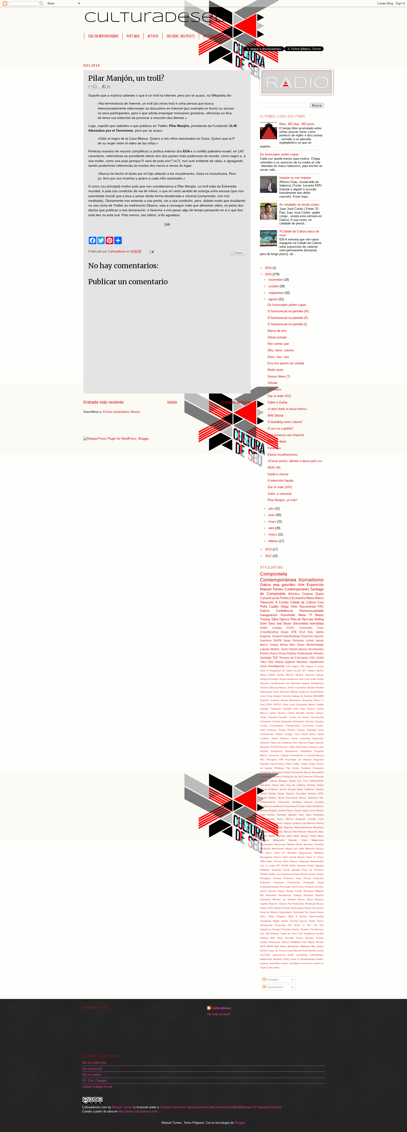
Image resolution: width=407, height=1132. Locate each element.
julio (272, 508)
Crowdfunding (269, 632)
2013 (269, 549)
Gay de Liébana (295, 785)
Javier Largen (301, 810)
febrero (274, 541)
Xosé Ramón (309, 950)
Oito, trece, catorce (281, 350)
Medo (299, 844)
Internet (308, 802)
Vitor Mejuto (276, 662)
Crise (320, 627)
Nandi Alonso (298, 649)
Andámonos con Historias (285, 683)
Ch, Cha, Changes (94, 1080)
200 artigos (306, 666)
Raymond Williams (314, 891)
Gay (282, 785)
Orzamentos (316, 649)
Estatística (306, 751)
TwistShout (309, 933)
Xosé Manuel (294, 950)
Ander (313, 679)
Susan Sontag (289, 921)
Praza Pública (288, 653)
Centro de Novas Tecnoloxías (306, 717)
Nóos (309, 857)
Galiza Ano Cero (299, 780)
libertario (277, 959)
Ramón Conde (294, 891)
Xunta (320, 950)
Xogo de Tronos (277, 950)
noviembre (276, 279)
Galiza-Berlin (317, 780)
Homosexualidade (311, 611)
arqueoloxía (279, 954)
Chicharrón (298, 721)
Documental (308, 606)
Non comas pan (278, 343)
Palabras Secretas (270, 869)
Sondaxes (265, 921)
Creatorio (272, 730)
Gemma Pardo (315, 785)
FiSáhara (279, 768)
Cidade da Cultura (303, 602)
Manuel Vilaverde (307, 831)
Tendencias (266, 925)
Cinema (309, 721)
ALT (304, 670)
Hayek (280, 793)
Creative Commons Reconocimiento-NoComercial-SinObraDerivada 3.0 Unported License (220, 1107)
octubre (274, 286)
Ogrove (284, 619)
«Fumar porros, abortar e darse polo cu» (295, 461)
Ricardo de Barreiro (284, 899)
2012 (269, 556)
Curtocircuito (266, 734)
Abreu (263, 675)
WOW (270, 946)
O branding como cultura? (285, 422)
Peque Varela (316, 874)
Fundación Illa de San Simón (308, 772)
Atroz (276, 691)
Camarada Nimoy (305, 704)
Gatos (275, 785)
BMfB (321, 696)
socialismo (294, 963)
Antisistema (317, 683)
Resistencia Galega (290, 895)
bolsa (291, 954)
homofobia (316, 623)
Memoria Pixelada (314, 844)
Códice (279, 734)
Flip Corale (292, 768)
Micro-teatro (278, 848)
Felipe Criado (300, 764)
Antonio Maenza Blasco (273, 687)
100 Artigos (292, 666)
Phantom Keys (292, 878)
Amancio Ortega (314, 675)
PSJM (284, 865)
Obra (275, 619)
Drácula (319, 742)
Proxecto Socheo (314, 886)
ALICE (297, 670)
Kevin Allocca (285, 819)
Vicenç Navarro (304, 938)
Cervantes (265, 721)
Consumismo (277, 725)
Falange (264, 764)
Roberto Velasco (278, 903)
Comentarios (274, 987)
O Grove (319, 857)
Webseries (293, 946)
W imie (320, 942)
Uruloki (320, 933)
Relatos (319, 653)
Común (264, 725)
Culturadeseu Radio (103, 36)
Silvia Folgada (276, 916)
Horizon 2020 (316, 793)
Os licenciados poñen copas (279, 154)
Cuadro (274, 606)
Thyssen (305, 929)
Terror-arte (280, 925)
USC (312, 657)
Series (320, 912)
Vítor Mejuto (308, 942)
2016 (269, 268)
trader (317, 963)
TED (275, 657)
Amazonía (292, 679)
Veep (280, 938)
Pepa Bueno (301, 874)
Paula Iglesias (291, 869)
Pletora (264, 653)
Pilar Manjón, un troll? (282, 500)
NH (261, 853)
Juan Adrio (305, 814)
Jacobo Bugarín (268, 810)
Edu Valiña (316, 632)
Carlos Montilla (296, 713)
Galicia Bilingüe (278, 780)
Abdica (311, 670)
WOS (263, 946)
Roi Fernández (296, 903)
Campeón (275, 708)
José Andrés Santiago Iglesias (278, 814)
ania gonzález (284, 585)
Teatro (312, 921)
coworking (301, 954)
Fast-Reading (291, 636)
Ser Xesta (310, 912)
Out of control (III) (94, 1062)
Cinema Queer (313, 594)
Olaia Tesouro (274, 861)
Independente (268, 802)
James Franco (285, 810)
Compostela (273, 573)
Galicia (265, 585)
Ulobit (320, 657)
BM (315, 696)
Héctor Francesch (287, 797)
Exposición (315, 585)
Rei (262, 895)
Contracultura (293, 725)
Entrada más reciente (103, 402)
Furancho (307, 636)
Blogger (240, 1122)
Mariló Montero (277, 836)
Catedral (272, 717)
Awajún (277, 696)
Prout (301, 886)
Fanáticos (274, 448)
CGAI (269, 704)
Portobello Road (313, 882)
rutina (285, 963)
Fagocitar (318, 759)
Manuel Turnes (271, 589)
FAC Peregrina (268, 759)
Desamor (265, 742)
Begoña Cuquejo (269, 700)
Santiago (266, 657)
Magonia (288, 827)
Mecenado (280, 844)
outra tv (294, 959)
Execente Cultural (279, 755)
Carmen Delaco (315, 713)
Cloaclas (319, 721)
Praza (274, 653)
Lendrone (277, 823)
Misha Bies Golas (292, 644)
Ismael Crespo (298, 806)
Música (320, 848)
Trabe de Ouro (288, 933)
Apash (310, 687)
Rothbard (310, 903)
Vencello (289, 938)
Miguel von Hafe (294, 848)
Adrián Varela (276, 675)
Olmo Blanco (290, 861)
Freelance (318, 768)
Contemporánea (278, 579)
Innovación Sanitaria (290, 802)
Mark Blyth (293, 836)
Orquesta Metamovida (311, 861)
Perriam (277, 878)
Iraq (287, 806)
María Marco (315, 598)
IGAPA (277, 640)
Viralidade (295, 942)
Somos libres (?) (279, 376)
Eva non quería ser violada (286, 363)
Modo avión (275, 370)
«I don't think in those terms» (287, 409)
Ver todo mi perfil (218, 1014)
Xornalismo (311, 579)
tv (323, 963)
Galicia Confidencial (276, 611)
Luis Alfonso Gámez (312, 823)
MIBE (279, 827)
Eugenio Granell (270, 636)
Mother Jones (279, 649)
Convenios (308, 725)
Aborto (320, 670)
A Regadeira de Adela (279, 670)
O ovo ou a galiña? (280, 428)
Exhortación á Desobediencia (307, 755)
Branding (308, 700)
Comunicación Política (275, 598)
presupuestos (307, 959)
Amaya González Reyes (273, 679)
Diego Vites (289, 606)
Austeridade (317, 691)
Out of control (91, 1074)
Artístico (294, 594)
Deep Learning (301, 738)
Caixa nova (288, 704)
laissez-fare (266, 959)
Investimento (278, 806)
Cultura (301, 730)
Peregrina (265, 878)
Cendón (283, 717)
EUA (302, 632)
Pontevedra (293, 882)
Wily (313, 946)
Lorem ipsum (315, 640)
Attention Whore (289, 691)
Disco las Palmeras (281, 742)
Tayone (303, 921)
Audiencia (304, 691)
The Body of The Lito (302, 925)
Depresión (318, 738)
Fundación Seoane (270, 776)
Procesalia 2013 (288, 886)
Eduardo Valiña (286, 747)
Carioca (311, 708)
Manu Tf (305, 615)
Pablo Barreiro (297, 865)
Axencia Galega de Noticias (297, 696)
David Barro (309, 734)
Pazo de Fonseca (313, 869)
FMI (281, 759)
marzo (273, 534)
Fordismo (306, 768)
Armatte (319, 687)
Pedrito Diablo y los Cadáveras (276, 874)
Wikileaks (305, 946)
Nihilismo (319, 853)
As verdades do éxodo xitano (299, 204)
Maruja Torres (308, 836)
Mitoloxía (310, 848)
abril (272, 528)
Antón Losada (271, 627)
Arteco (153, 36)
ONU (262, 861)
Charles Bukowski (281, 721)
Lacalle (312, 819)
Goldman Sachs (277, 789)
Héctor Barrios (268, 797)
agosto (274, 299)
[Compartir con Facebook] (104, 86)
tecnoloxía (307, 963)
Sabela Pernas (281, 908)
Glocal (263, 789)
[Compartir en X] (99, 86)
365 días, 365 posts (181, 36)
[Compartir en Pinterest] (108, 86)
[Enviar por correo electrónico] (90, 86)
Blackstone (295, 700)
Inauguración (268, 615)
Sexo (263, 916)
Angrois (305, 683)
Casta (263, 717)
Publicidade (305, 653)
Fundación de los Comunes (297, 776)
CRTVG (277, 704)
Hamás (272, 793)
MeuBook (265, 848)
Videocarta (274, 942)
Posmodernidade (269, 886)
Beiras (284, 700)
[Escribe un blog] (95, 86)
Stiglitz (276, 921)
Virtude (272, 383)
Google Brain (295, 789)
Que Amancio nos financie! (286, 435)
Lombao (296, 823)
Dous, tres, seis (278, 357)
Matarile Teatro (298, 840)
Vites (263, 662)
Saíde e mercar (278, 474)
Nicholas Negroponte (299, 853)
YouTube (265, 954)
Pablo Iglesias (315, 865)
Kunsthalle (288, 615)
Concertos (305, 627)
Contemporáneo (296, 589)
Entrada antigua (236, 402)
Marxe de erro (277, 331)
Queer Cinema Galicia (272, 891)
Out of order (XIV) (280, 487)
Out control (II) (92, 1069)
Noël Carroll (289, 857)
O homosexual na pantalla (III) (288, 311)
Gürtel (263, 793)
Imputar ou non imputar (295, 177)
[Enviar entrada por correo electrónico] (151, 251)
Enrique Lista (316, 747)
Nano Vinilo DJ (275, 853)
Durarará (264, 747)
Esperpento (291, 751)
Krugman (300, 819)
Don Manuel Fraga (303, 742)
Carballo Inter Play (294, 708)
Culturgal (311, 730)
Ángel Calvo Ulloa (269, 967)
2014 (269, 274)
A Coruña (282, 602)
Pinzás (307, 878)
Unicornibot (300, 623)
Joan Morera (317, 810)
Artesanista (266, 691)
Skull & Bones (297, 916)
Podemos (318, 878)
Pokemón (265, 882)
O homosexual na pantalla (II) (288, 318)
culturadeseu (316, 954)
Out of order (267, 865)
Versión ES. (211, 36)
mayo (273, 521)
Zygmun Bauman (296, 662)
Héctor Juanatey (308, 797)
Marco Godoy (269, 644)
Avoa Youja (266, 696)
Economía (298, 598)
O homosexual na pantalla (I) (287, 324)
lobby (286, 959)
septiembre (277, 293)
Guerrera (266, 640)
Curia (321, 730)
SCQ (270, 908)
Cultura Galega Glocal (97, 1086)
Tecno (320, 921)
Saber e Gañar (277, 402)
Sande (308, 908)
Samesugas (297, 908)
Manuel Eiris (290, 831)
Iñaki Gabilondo (315, 806)
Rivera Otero (305, 899)
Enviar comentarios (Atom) (121, 412)
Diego (285, 632)
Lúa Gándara (267, 827)
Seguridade (285, 912)
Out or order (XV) (279, 396)
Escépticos (277, 751)
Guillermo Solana (314, 789)
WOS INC (274, 467)
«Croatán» (274, 389)
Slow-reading (316, 916)
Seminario (298, 912)
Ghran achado (277, 337)
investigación (276, 666)
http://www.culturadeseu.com (138, 1111)
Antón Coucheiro (297, 687)
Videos (285, 942)
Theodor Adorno (291, 929)
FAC (321, 606)
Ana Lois (304, 679)
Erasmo (264, 751)
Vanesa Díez (267, 938)
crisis (263, 666)
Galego (264, 780)
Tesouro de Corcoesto (293, 657)
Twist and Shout (279, 623)
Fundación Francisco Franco (275, 772)
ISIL (321, 797)
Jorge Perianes (293, 640)
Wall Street (280, 946)
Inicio (172, 402)
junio (272, 515)
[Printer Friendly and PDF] (237, 254)
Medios (291, 844)
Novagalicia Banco (270, 857)
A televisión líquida (280, 480)
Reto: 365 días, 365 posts (297, 124)
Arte (301, 585)
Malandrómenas (303, 827)
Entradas (272, 979)
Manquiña (277, 831)
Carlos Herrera (277, 713)
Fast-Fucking (277, 764)
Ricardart (308, 895)
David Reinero (280, 738)
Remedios (271, 895)
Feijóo (288, 764)
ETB (294, 632)
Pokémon (279, 882)
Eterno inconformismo (282, 454)
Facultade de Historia (298, 759)
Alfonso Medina (294, 675)
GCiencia (319, 776)
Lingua (287, 823)
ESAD (274, 747)
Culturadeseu (117, 251)
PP (278, 865)
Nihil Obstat (276, 415)
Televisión (267, 602)
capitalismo (316, 662)
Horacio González (296, 793)
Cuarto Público (286, 730)
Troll (300, 933)
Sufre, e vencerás (280, 493)
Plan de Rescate (301, 619)
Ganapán (265, 785)
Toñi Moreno (272, 933)
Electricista (302, 747)
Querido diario (277, 441)
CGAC (290, 627)
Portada (133, 36)
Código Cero (292, 734)
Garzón (319, 636)
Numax (301, 857)
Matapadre (279, 840)
